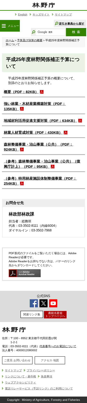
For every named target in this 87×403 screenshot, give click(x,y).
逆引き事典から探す (71, 23)
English (22, 14)
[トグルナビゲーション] (3, 26)
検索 (76, 32)
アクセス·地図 (50, 360)
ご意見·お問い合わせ (17, 360)
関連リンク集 (31, 314)
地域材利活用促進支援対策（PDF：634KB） (40, 121)
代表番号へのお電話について (57, 346)
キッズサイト (41, 14)
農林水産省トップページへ (55, 314)
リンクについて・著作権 (20, 376)
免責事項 (46, 376)
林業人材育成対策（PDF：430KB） (33, 133)
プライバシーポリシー (41, 370)
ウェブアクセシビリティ (20, 382)
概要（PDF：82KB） (21, 92)
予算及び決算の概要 (29, 40)
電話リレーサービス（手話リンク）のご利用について (39, 388)
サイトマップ (63, 14)
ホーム (10, 40)
